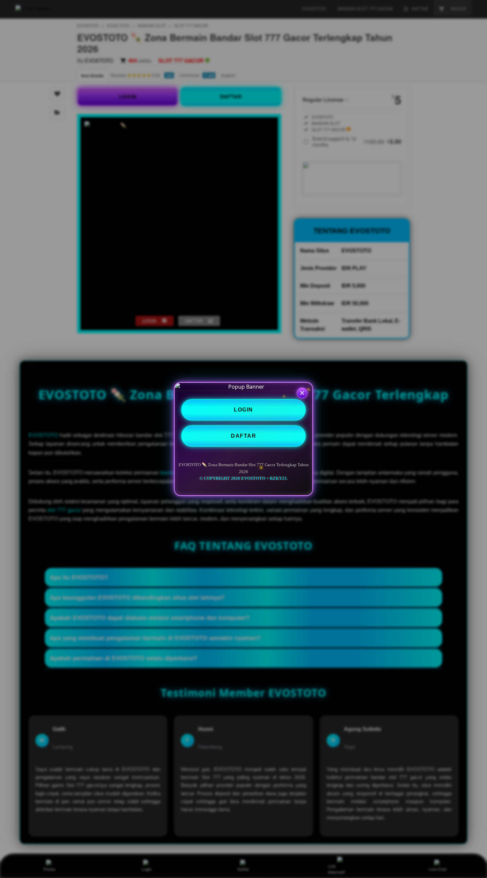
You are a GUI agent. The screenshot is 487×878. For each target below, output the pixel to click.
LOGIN (243, 409)
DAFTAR (243, 436)
